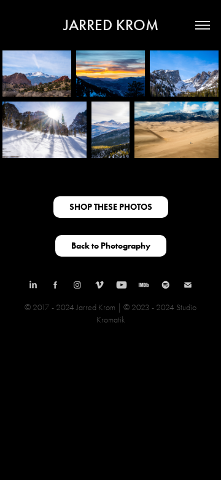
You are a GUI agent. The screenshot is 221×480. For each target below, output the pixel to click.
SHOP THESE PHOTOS (110, 207)
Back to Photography (110, 246)
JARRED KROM (110, 25)
